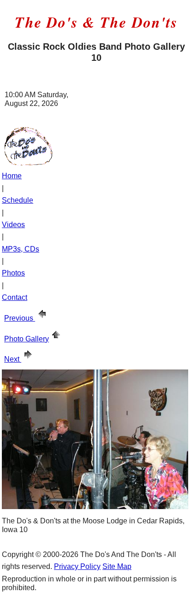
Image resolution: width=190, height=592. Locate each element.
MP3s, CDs (20, 249)
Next (12, 359)
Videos (13, 225)
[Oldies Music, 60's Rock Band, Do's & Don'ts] (29, 163)
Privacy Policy (77, 566)
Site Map (116, 566)
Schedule (17, 200)
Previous (19, 318)
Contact (14, 297)
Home (12, 176)
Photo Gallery (26, 339)
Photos (13, 273)
